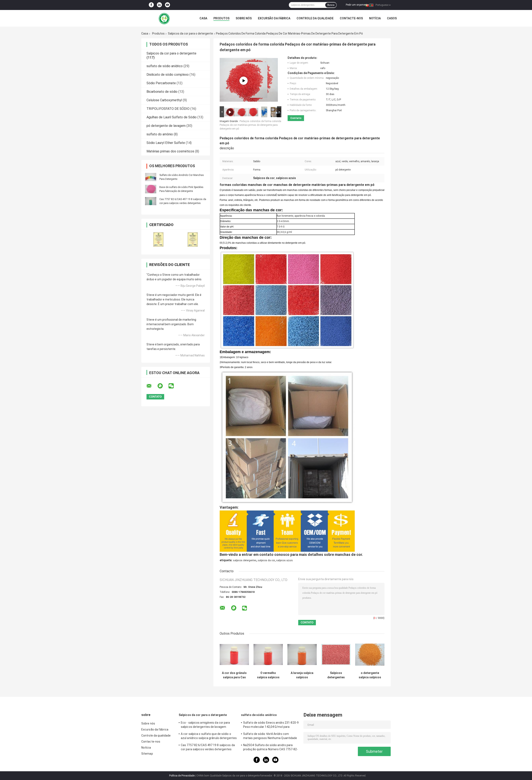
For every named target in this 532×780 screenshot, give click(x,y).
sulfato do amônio (160, 134)
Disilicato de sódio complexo (168, 75)
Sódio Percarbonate (161, 83)
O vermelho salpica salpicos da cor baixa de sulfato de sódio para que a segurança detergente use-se (268, 675)
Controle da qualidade (315, 18)
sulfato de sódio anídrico (165, 66)
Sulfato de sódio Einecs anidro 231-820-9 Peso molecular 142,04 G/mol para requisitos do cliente (271, 725)
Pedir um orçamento (357, 4)
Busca (330, 5)
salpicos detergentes (244, 560)
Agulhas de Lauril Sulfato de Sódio (172, 117)
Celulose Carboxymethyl (164, 100)
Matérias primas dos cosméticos (170, 151)
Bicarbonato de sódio (162, 92)
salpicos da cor (266, 560)
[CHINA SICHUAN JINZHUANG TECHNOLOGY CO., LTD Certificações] (158, 239)
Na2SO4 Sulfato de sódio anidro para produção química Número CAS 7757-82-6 (270, 747)
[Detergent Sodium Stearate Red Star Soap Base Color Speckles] (243, 81)
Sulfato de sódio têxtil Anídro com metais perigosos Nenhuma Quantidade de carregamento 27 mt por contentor (270, 736)
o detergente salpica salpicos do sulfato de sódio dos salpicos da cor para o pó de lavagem (370, 675)
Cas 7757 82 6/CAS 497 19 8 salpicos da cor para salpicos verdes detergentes (208, 747)
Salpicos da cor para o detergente (190, 33)
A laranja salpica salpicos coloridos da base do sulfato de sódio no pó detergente (302, 675)
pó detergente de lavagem (166, 126)
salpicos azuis (284, 560)
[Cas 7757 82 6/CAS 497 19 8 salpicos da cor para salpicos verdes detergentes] (150, 201)
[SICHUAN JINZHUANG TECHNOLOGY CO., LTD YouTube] (167, 5)
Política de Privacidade (182, 775)
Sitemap (147, 753)
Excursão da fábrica (274, 18)
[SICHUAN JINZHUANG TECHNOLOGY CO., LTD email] (152, 386)
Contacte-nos (351, 18)
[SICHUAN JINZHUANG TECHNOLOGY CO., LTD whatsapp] (163, 386)
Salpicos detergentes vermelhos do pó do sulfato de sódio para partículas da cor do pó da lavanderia (336, 675)
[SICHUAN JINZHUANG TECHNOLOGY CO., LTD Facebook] (151, 5)
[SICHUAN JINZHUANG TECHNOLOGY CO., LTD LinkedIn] (159, 5)
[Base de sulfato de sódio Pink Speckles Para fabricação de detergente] (150, 189)
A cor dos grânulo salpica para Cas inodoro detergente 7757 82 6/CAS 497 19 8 (234, 675)
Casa (203, 18)
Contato (295, 118)
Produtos (221, 18)
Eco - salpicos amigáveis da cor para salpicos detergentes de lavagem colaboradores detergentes (205, 725)
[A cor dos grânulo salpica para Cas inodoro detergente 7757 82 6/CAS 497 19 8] (234, 654)
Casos (392, 18)
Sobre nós (244, 18)
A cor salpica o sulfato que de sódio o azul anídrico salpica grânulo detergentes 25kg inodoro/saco (209, 736)
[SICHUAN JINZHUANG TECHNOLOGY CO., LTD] (164, 18)
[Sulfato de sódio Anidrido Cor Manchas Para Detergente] (150, 177)
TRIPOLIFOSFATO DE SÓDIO (168, 109)
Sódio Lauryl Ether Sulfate (166, 143)
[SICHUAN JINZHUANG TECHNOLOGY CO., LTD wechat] (174, 386)
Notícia (375, 18)
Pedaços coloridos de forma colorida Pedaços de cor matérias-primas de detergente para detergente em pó (250, 125)
